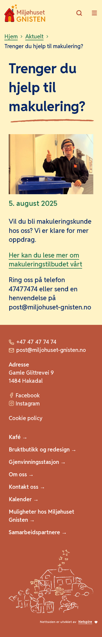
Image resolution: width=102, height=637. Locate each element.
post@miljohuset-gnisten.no (51, 350)
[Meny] (94, 13)
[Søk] (79, 13)
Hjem (11, 36)
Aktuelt (34, 36)
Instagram (28, 403)
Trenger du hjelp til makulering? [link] (43, 46)
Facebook (28, 395)
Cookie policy (25, 418)
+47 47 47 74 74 (36, 341)
